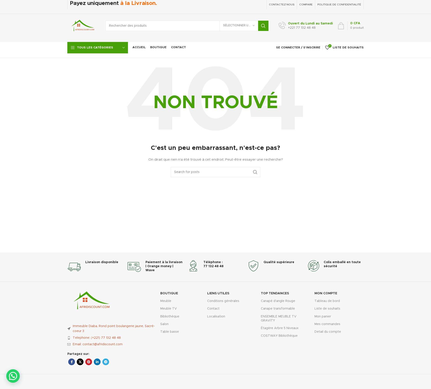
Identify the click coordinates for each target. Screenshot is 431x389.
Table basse (169, 331)
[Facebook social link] (71, 361)
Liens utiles (218, 293)
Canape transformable (278, 308)
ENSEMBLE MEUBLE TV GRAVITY (279, 318)
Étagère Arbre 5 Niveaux (280, 328)
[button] (13, 376)
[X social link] (80, 361)
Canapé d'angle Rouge (278, 301)
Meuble (165, 301)
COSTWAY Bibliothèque (279, 335)
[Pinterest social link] (88, 361)
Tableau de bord (327, 301)
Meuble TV (168, 308)
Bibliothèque (169, 316)
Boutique (169, 293)
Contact (213, 308)
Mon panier (322, 316)
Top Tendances (275, 293)
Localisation (216, 316)
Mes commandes (327, 324)
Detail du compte (327, 331)
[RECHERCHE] (263, 26)
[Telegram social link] (105, 361)
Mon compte (325, 293)
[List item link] (111, 337)
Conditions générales (223, 301)
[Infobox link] (306, 26)
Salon (164, 324)
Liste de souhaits (327, 308)
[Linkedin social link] (97, 361)
